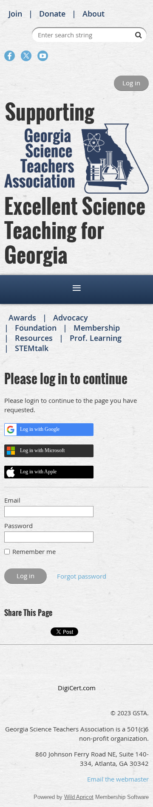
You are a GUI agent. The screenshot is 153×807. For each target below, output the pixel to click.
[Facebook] (9, 56)
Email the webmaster (118, 779)
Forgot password (81, 576)
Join (15, 13)
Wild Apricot (79, 797)
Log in (131, 83)
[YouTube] (42, 56)
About (93, 13)
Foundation (36, 328)
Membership (97, 328)
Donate (52, 13)
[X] (26, 56)
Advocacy (70, 317)
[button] (76, 669)
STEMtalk (31, 348)
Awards (22, 317)
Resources (34, 338)
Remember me (34, 551)
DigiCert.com (77, 687)
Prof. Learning (96, 338)
